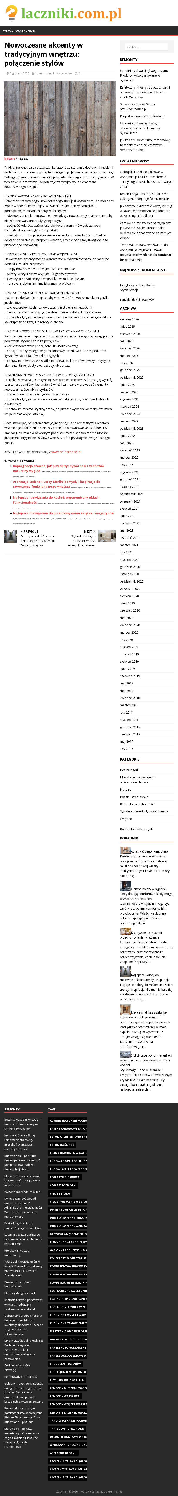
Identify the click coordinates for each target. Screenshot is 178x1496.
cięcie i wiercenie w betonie (70, 1202)
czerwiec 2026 (130, 334)
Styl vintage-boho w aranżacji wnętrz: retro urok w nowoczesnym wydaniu (146, 1060)
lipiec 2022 (127, 436)
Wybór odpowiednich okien (22, 1192)
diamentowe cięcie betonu (69, 1210)
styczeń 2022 (129, 472)
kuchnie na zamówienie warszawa (75, 1323)
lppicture (9, 159)
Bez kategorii (129, 770)
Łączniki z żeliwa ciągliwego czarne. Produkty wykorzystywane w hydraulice (144, 75)
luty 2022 (126, 465)
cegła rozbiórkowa (64, 1177)
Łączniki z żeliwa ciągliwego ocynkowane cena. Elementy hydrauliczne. (140, 128)
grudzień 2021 (130, 479)
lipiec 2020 (127, 603)
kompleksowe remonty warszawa (75, 1283)
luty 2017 (126, 749)
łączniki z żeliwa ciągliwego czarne (77, 1477)
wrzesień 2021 (130, 501)
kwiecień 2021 (130, 537)
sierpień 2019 (129, 661)
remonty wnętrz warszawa (71, 1404)
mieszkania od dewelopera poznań (76, 1331)
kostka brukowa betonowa (70, 1291)
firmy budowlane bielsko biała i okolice (80, 1242)
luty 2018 (126, 712)
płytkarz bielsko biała (67, 1380)
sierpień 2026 (129, 319)
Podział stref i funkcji (134, 797)
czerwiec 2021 (130, 523)
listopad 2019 (129, 654)
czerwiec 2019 (130, 676)
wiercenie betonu (63, 1453)
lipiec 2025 (127, 385)
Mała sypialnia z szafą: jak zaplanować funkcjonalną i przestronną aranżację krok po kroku (146, 1017)
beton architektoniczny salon (73, 1137)
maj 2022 (126, 443)
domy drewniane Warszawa (70, 1226)
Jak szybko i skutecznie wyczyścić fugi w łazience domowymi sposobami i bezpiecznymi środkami (146, 211)
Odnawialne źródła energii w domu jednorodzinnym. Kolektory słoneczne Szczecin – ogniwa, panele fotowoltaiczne (23, 1325)
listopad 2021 (129, 487)
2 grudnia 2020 (19, 73)
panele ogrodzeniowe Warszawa (74, 1356)
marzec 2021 (129, 545)
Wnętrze (66, 73)
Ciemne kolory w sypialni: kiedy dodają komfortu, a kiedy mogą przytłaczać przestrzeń (146, 894)
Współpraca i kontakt (20, 30)
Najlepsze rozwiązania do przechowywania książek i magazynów (63, 513)
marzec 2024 (129, 421)
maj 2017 (126, 741)
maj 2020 (126, 618)
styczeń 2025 (129, 399)
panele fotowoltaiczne (68, 1347)
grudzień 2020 (130, 567)
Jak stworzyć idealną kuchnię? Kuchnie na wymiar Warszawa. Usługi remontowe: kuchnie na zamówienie (23, 1350)
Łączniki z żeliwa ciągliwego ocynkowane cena (85, 1461)
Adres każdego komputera (149, 851)
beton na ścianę (62, 1145)
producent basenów (65, 1364)
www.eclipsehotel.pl (66, 452)
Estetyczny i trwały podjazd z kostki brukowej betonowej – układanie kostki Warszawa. (145, 92)
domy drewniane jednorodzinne (74, 1218)
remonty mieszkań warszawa (72, 1388)
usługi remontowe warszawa (72, 1437)
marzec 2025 (129, 392)
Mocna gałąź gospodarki (20, 1293)
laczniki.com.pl (44, 73)
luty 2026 (126, 363)
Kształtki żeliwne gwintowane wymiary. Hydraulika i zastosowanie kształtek (23, 1304)
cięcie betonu (60, 1193)
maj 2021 (126, 530)
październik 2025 (131, 377)
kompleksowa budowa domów (73, 1266)
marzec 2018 (129, 705)
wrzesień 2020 (130, 588)
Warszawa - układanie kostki (71, 1445)
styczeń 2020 (129, 647)
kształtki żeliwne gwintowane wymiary (80, 1307)
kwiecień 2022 (130, 450)
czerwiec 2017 (130, 734)
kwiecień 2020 (130, 625)
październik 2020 (131, 581)
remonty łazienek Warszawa (71, 1412)
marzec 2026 (129, 356)
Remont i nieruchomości (137, 804)
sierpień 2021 (129, 508)
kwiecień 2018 (130, 698)
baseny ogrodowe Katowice (71, 1128)
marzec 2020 (129, 632)
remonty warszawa (64, 1396)
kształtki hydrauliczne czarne (73, 1299)
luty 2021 (126, 552)
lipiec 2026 (127, 326)
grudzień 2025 (130, 370)
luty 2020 (126, 640)
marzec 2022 (129, 457)
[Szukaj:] (147, 47)
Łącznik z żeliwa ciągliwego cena (75, 1469)
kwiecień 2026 (130, 348)
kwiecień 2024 (130, 414)
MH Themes (115, 1491)
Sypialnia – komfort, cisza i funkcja (144, 811)
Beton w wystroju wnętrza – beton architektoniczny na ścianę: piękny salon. (22, 1124)
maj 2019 (126, 683)
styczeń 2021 (129, 559)
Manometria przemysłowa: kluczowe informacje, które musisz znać (22, 1180)
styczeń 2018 (129, 720)
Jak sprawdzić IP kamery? (20, 1377)
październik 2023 (131, 428)
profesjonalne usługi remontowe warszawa (83, 1372)
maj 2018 (126, 691)
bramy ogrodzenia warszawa (72, 1153)
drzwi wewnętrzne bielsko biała (74, 1234)
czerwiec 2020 (130, 610)
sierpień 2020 (129, 596)
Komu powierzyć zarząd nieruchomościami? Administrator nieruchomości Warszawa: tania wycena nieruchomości (23, 1208)
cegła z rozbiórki (63, 1185)
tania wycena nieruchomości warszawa (80, 1420)
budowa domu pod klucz (68, 1161)
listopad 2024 (129, 406)
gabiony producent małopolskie (74, 1250)
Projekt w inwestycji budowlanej (142, 116)
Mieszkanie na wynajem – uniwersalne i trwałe (138, 779)
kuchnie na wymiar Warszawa (72, 1315)
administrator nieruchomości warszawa (81, 1120)
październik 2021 (131, 494)
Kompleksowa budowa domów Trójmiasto (81, 1274)
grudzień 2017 (130, 727)
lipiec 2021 (127, 516)
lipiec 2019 (127, 669)
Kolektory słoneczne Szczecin (73, 1258)
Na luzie (125, 789)
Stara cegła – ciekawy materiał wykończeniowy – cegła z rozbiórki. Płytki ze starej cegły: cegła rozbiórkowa (21, 1438)
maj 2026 (126, 341)
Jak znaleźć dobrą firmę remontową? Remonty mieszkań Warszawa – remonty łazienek (145, 145)
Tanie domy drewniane (67, 1429)
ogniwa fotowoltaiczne (68, 1339)
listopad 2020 (129, 574)
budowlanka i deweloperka (70, 1169)
